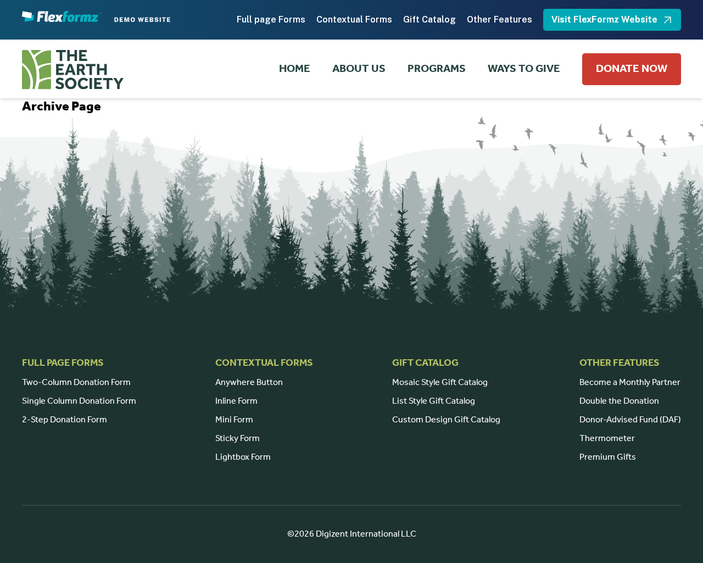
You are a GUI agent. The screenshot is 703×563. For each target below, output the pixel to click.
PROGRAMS (437, 69)
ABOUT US (359, 69)
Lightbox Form (243, 457)
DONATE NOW (631, 69)
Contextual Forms (354, 19)
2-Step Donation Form (64, 419)
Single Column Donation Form (79, 401)
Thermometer (607, 438)
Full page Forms (271, 19)
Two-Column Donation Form (76, 382)
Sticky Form (237, 438)
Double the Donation (619, 401)
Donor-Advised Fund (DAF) (630, 419)
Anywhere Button (249, 382)
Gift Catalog (429, 19)
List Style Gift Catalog (433, 401)
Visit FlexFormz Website (604, 19)
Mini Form (234, 419)
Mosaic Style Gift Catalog (440, 382)
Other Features (499, 19)
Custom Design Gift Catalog (446, 419)
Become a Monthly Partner (629, 382)
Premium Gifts (607, 457)
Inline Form (236, 401)
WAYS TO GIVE (524, 69)
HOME (294, 69)
